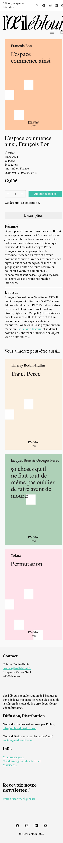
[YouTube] (46, 826)
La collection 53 (31, 202)
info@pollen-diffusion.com (19, 728)
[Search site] (37, 5)
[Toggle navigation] (52, 32)
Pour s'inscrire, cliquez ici (19, 798)
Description (33, 215)
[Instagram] (50, 5)
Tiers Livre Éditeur (29, 329)
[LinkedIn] (56, 5)
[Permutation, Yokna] (33, 594)
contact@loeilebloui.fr (17, 668)
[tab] (33, 215)
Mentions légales (13, 757)
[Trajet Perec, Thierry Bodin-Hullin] (33, 404)
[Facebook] (43, 5)
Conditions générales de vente (22, 761)
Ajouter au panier (45, 193)
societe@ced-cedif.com (18, 740)
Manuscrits (10, 765)
